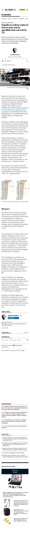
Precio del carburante (7, 22)
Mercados (4, 18)
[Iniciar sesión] (27, 10)
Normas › (26, 332)
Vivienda (9, 18)
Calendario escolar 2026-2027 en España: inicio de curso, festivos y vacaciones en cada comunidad (14, 421)
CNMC (19, 340)
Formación (14, 18)
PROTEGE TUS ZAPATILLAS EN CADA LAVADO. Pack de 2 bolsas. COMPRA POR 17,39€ (21, 520)
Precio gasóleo (13, 340)
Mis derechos (21, 18)
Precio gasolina (5, 340)
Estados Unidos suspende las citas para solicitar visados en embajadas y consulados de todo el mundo (15, 456)
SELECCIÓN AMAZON (15, 471)
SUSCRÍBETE (22, 9)
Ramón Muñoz (15, 54)
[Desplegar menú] (3, 10)
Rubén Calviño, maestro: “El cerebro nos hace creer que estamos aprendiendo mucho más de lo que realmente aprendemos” (15, 408)
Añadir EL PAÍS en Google (9, 64)
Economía (6, 15)
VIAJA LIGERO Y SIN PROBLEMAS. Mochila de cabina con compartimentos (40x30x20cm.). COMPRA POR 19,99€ (21, 512)
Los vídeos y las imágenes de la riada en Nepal (13, 452)
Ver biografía (12, 318)
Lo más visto (5, 434)
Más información (5, 347)
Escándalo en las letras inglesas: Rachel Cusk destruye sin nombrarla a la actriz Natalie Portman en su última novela (15, 444)
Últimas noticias (6, 403)
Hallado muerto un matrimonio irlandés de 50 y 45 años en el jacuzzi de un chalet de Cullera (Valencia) (15, 449)
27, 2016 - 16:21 (16, 56)
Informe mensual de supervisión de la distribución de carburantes (15, 110)
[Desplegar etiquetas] (27, 340)
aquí (23, 350)
